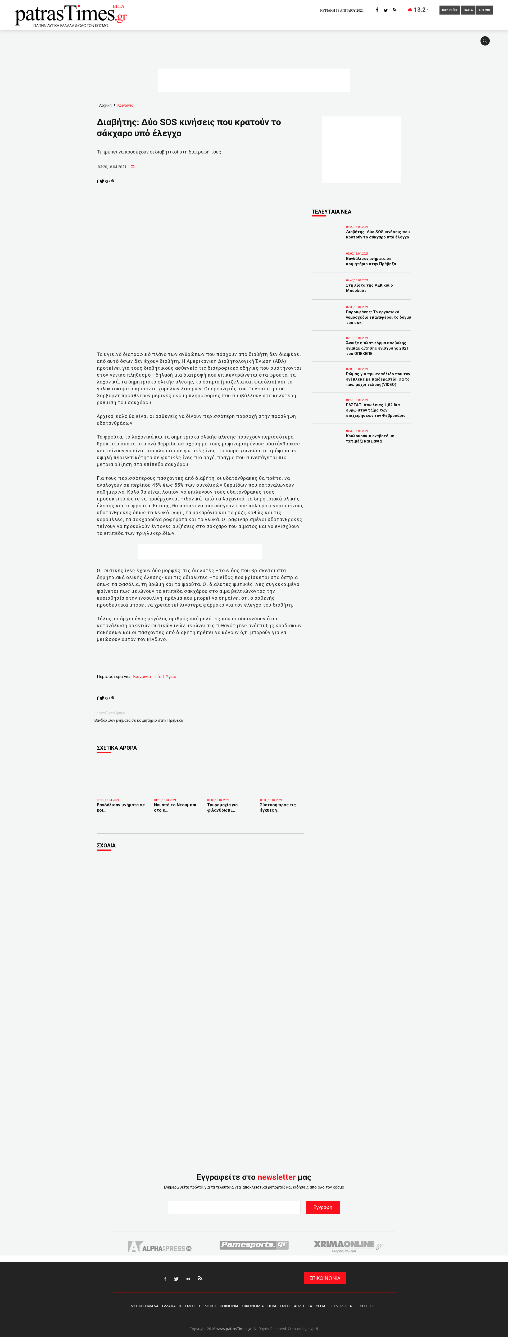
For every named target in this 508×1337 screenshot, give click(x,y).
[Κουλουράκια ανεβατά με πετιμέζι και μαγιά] (327, 443)
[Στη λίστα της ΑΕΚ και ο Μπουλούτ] (327, 293)
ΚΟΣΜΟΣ (187, 1305)
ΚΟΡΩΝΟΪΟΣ (450, 10)
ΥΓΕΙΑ (320, 1305)
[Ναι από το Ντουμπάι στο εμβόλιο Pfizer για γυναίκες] (176, 787)
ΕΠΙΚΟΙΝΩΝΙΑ (324, 1278)
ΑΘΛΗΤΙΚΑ (303, 1305)
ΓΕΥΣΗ (361, 1305)
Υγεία (171, 677)
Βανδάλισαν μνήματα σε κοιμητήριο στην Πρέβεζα (138, 720)
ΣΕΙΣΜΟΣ (485, 10)
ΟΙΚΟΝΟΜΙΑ (253, 1305)
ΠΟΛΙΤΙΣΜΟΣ (279, 1305)
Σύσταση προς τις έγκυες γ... (278, 807)
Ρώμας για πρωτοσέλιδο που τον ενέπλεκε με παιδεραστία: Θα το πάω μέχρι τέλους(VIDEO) (378, 379)
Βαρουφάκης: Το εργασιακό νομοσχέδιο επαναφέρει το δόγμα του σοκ (378, 317)
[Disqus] (200, 927)
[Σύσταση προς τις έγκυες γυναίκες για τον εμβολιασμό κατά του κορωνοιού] (282, 787)
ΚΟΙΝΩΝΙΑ (229, 1305)
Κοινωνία (142, 677)
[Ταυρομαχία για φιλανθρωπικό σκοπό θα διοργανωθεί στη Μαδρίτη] (229, 787)
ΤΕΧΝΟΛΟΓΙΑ (340, 1305)
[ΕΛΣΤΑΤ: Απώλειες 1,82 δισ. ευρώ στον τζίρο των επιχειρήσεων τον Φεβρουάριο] (327, 412)
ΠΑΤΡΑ (468, 10)
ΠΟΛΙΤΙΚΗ (207, 1305)
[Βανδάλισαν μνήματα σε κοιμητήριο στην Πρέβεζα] (121, 789)
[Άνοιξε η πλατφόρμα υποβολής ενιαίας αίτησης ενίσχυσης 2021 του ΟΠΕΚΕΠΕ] (327, 350)
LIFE (374, 1305)
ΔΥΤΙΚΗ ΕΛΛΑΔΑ (144, 1305)
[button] (486, 43)
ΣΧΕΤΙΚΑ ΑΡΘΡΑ (117, 748)
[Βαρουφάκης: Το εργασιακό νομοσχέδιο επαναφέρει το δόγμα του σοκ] (327, 319)
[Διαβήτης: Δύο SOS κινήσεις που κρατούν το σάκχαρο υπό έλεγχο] (327, 239)
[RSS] (394, 10)
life (158, 677)
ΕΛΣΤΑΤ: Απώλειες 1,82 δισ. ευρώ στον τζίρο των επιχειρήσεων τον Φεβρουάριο (376, 410)
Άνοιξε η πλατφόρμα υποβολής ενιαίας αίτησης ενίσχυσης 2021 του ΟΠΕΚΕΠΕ (377, 348)
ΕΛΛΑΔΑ (169, 1305)
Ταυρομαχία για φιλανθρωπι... (222, 807)
